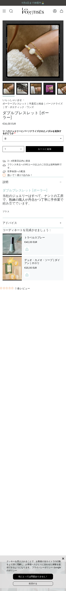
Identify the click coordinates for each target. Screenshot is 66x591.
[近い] (63, 558)
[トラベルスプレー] (12, 244)
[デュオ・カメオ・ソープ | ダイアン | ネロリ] (12, 268)
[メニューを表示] (4, 11)
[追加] (26, 249)
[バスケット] (61, 11)
